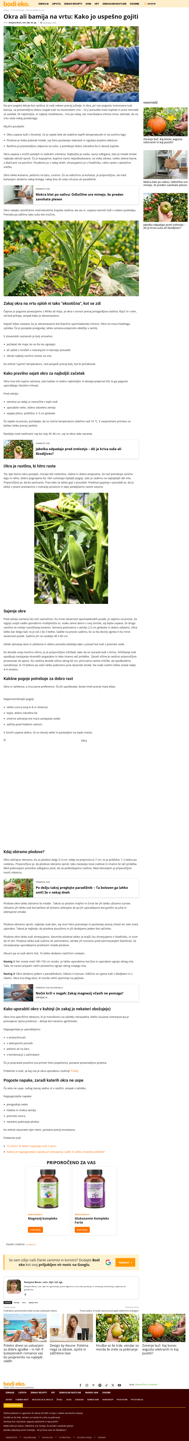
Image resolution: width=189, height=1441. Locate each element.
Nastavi (125, 1262)
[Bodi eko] (16, 4)
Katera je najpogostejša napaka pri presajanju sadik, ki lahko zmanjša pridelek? (56, 1152)
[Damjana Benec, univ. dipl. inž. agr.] (14, 1288)
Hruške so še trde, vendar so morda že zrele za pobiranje (117, 1347)
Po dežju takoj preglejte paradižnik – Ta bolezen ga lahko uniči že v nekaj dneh (82, 889)
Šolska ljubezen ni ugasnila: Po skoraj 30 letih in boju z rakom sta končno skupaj (43, 1413)
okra (24, 1302)
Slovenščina (141, 1384)
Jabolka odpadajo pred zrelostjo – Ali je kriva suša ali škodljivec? (78, 451)
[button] (150, 3)
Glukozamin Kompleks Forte (92, 1220)
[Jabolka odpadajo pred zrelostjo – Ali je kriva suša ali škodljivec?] (165, 207)
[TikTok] (106, 1385)
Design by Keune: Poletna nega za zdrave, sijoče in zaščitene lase (69, 1349)
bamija (16, 1302)
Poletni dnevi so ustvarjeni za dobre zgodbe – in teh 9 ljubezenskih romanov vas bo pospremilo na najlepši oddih (24, 1353)
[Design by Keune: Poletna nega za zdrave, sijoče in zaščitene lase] (71, 1328)
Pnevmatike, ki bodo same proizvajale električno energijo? (109, 1310)
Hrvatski (153, 1384)
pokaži (30, 1244)
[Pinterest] (93, 1385)
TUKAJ (74, 1071)
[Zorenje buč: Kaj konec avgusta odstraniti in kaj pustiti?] (165, 121)
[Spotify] (100, 1385)
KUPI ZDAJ (35, 1229)
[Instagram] (87, 1385)
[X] (113, 1385)
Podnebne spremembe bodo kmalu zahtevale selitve (30, 1310)
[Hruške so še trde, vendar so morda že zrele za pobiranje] (117, 1328)
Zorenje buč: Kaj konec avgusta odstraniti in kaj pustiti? (162, 140)
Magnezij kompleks (42, 1218)
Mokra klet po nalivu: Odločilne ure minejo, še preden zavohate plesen (79, 196)
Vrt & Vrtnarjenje (17, 10)
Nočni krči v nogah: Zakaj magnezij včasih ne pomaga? (79, 993)
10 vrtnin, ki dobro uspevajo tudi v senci (31, 1146)
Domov (6, 10)
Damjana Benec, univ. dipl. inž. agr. (23, 22)
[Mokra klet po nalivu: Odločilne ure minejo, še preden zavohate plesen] (165, 164)
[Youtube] (119, 1385)
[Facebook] (25, 1294)
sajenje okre (33, 1302)
